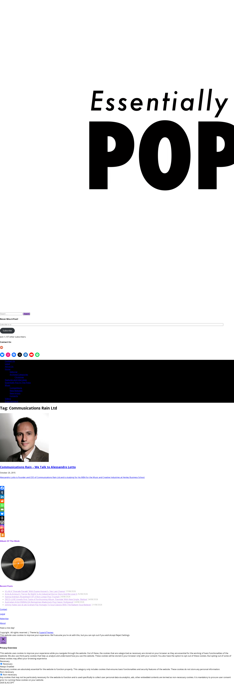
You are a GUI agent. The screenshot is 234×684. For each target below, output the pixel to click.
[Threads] (2, 518)
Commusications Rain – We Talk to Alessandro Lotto (38, 467)
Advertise (4, 618)
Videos (8, 398)
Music (7, 385)
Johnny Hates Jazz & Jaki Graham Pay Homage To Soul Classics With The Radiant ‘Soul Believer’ (48, 604)
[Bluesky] (2, 514)
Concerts (14, 396)
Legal (7, 364)
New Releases (16, 390)
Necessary (7, 664)
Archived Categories (19, 374)
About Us (9, 366)
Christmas (19, 377)
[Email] (2, 509)
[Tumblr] (2, 492)
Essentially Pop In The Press (18, 382)
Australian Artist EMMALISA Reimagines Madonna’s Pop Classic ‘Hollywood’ (39, 602)
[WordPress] (2, 522)
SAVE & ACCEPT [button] (7, 682)
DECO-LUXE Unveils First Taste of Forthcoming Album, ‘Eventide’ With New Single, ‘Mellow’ (46, 599)
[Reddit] (2, 501)
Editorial (13, 372)
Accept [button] (113, 635)
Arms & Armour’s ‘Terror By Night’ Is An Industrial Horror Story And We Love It (41, 594)
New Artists (15, 393)
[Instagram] (2, 526)
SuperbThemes (46, 632)
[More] (2, 535)
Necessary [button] (5, 661)
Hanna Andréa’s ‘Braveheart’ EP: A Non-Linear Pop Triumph (32, 596)
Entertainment (11, 401)
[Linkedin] (2, 497)
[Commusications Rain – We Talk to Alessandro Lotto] (24, 461)
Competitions (16, 388)
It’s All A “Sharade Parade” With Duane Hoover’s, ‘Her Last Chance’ (35, 591)
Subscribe (7, 330)
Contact (3, 609)
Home (7, 369)
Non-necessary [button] (7, 672)
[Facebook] (2, 488)
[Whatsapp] (2, 505)
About (3, 623)
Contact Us (10, 361)
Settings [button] (126, 635)
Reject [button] (119, 635)
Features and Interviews (16, 380)
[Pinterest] (2, 531)
